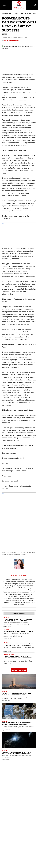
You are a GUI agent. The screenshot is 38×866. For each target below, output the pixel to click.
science (9, 13)
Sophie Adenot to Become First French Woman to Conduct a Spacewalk (18, 632)
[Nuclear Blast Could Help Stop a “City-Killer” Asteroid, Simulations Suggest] (19, 740)
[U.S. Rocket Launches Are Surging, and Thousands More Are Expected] (19, 681)
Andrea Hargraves (11, 40)
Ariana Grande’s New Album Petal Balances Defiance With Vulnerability (18, 657)
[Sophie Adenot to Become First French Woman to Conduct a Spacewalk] (19, 711)
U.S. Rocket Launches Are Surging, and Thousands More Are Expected (18, 619)
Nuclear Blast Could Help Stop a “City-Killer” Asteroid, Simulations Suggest (18, 644)
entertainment (9, 654)
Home (4, 13)
